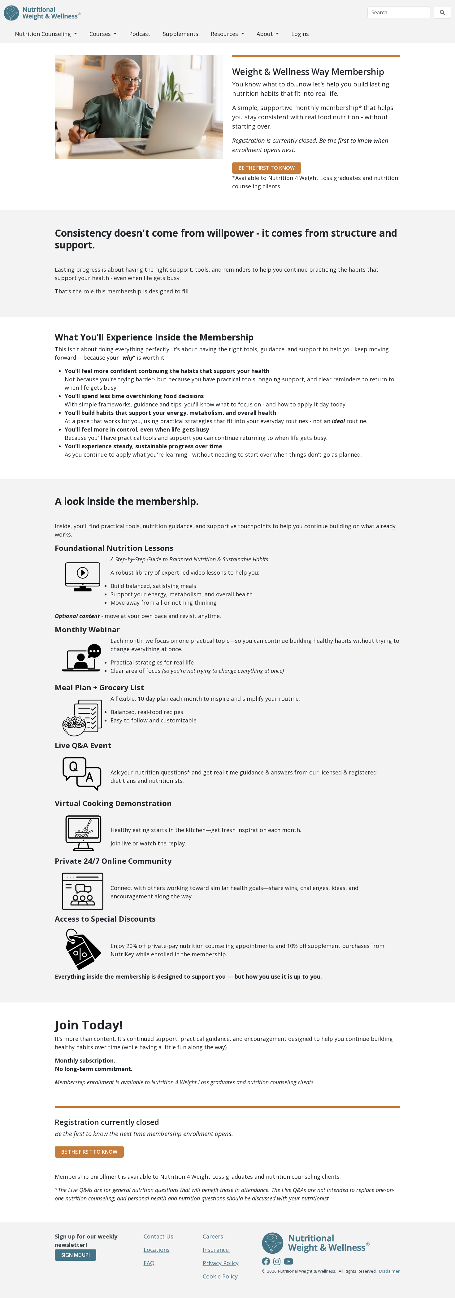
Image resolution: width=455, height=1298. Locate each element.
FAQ (149, 1263)
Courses (100, 33)
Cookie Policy (220, 1276)
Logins (300, 33)
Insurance (216, 1249)
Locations (157, 1249)
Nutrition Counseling (43, 33)
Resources (225, 33)
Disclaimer (389, 1271)
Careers (214, 1236)
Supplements (180, 33)
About (266, 33)
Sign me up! (75, 1255)
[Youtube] (288, 1262)
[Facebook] (266, 1262)
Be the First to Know (267, 167)
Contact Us (158, 1236)
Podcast (139, 33)
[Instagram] (277, 1262)
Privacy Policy (221, 1263)
